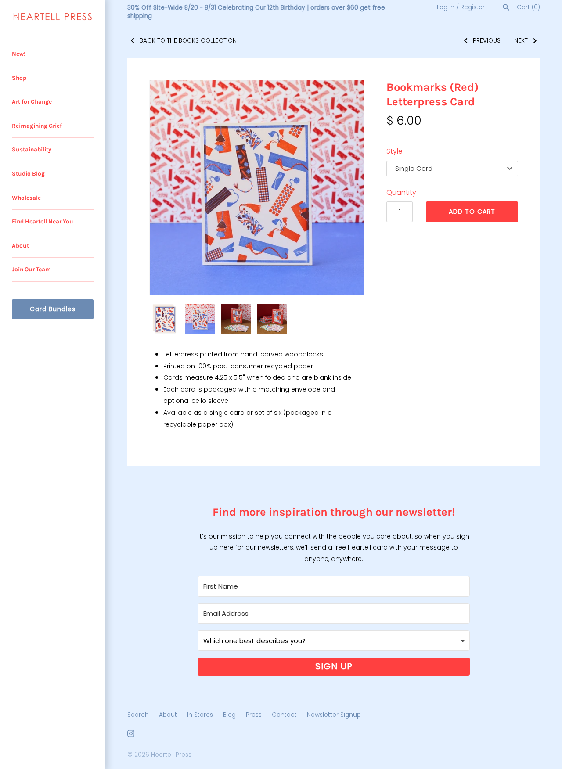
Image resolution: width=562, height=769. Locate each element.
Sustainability (31, 149)
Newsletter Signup (334, 715)
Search (138, 715)
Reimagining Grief (37, 125)
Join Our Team (31, 269)
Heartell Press (171, 755)
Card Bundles (53, 309)
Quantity (401, 192)
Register (473, 7)
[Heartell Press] (52, 17)
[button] (168, 187)
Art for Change (32, 101)
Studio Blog (28, 173)
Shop (19, 78)
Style (394, 151)
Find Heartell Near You (42, 221)
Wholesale (26, 197)
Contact (284, 715)
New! (18, 53)
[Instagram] (130, 735)
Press (254, 715)
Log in (445, 7)
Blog (229, 715)
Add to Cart (472, 211)
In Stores (200, 715)
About (20, 245)
